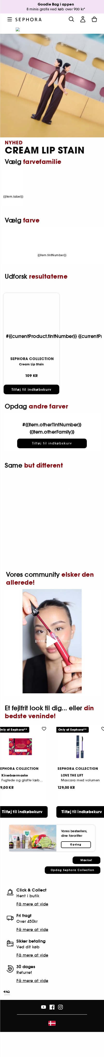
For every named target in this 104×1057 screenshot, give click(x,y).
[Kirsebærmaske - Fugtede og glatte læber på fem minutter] (22, 746)
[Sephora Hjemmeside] (28, 19)
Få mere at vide (32, 904)
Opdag (76, 844)
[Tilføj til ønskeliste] (44, 728)
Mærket (86, 860)
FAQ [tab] (7, 992)
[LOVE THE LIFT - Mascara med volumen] (81, 746)
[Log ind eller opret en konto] (83, 19)
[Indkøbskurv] (94, 19)
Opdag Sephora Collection (72, 870)
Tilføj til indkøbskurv (32, 390)
